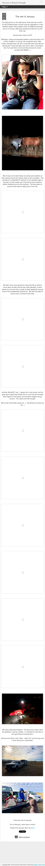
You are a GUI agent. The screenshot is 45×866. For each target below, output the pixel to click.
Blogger (36, 864)
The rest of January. (25, 16)
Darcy (33, 828)
